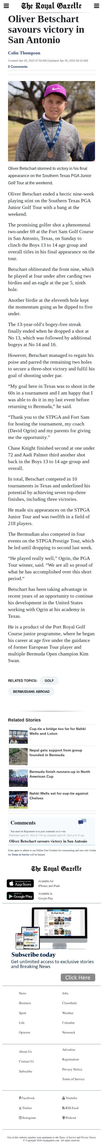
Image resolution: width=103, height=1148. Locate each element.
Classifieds (69, 1003)
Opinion (24, 1032)
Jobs (65, 993)
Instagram (29, 1117)
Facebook (28, 1098)
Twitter (27, 1108)
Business (25, 1003)
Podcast (70, 1117)
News (22, 993)
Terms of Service (20, 854)
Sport (22, 1013)
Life (21, 1022)
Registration (70, 1059)
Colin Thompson (24, 52)
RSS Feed (71, 1108)
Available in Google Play (45, 895)
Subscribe (25, 1071)
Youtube (71, 1098)
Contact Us (26, 1061)
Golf (49, 680)
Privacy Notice (72, 1069)
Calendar (68, 1022)
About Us (25, 1051)
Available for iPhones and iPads (49, 883)
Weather (67, 1013)
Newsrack (68, 1032)
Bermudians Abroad (31, 691)
